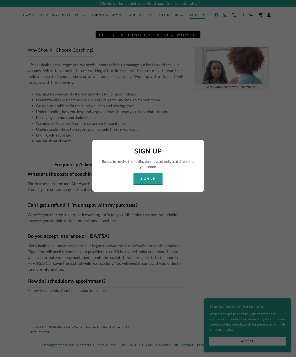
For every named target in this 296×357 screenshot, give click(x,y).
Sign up (147, 178)
